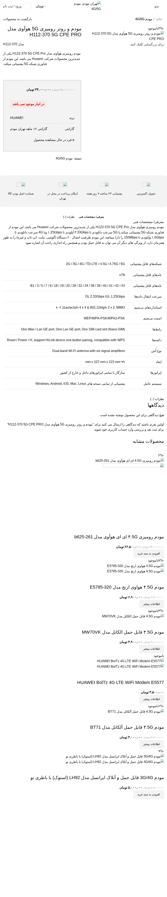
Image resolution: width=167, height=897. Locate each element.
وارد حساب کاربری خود (117, 429)
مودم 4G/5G (143, 19)
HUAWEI (16, 118)
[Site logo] (83, 6)
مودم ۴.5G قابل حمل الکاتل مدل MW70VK (123, 632)
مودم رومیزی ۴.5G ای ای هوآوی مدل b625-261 (119, 536)
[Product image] (133, 493)
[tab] (91, 217)
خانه (158, 19)
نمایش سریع (159, 529)
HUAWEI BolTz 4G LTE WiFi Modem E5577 (120, 682)
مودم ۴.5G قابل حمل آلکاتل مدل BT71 (127, 727)
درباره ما (158, 876)
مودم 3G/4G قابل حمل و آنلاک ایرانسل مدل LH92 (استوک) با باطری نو (97, 777)
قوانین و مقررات (153, 861)
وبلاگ (160, 869)
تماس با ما (157, 884)
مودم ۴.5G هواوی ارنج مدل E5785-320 (127, 587)
